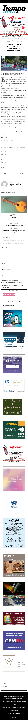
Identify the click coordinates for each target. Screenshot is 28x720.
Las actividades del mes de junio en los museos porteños (14, 216)
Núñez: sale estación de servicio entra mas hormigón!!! (14, 230)
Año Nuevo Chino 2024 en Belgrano (14, 224)
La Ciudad (8, 40)
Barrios (3, 38)
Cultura (16, 38)
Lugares (13, 40)
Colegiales (12, 38)
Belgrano (8, 38)
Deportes (20, 38)
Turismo (12, 41)
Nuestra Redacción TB (15, 53)
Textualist (18, 713)
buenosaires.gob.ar (14, 710)
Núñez (16, 40)
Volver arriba (13, 717)
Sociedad (8, 41)
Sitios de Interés (21, 40)
